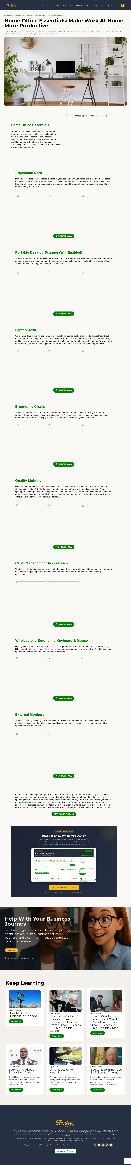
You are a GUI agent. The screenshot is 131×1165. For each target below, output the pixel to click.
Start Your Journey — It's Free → (63, 887)
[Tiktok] (107, 1145)
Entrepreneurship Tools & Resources (34, 15)
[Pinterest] (111, 1145)
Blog (95, 5)
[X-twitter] (103, 1145)
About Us (88, 5)
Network (79, 5)
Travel (71, 5)
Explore (64, 5)
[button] (122, 5)
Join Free (110, 5)
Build (57, 5)
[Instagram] (95, 1145)
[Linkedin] (99, 1145)
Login (102, 5)
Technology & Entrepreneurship (55, 15)
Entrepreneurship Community (13, 15)
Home (44, 5)
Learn (51, 5)
